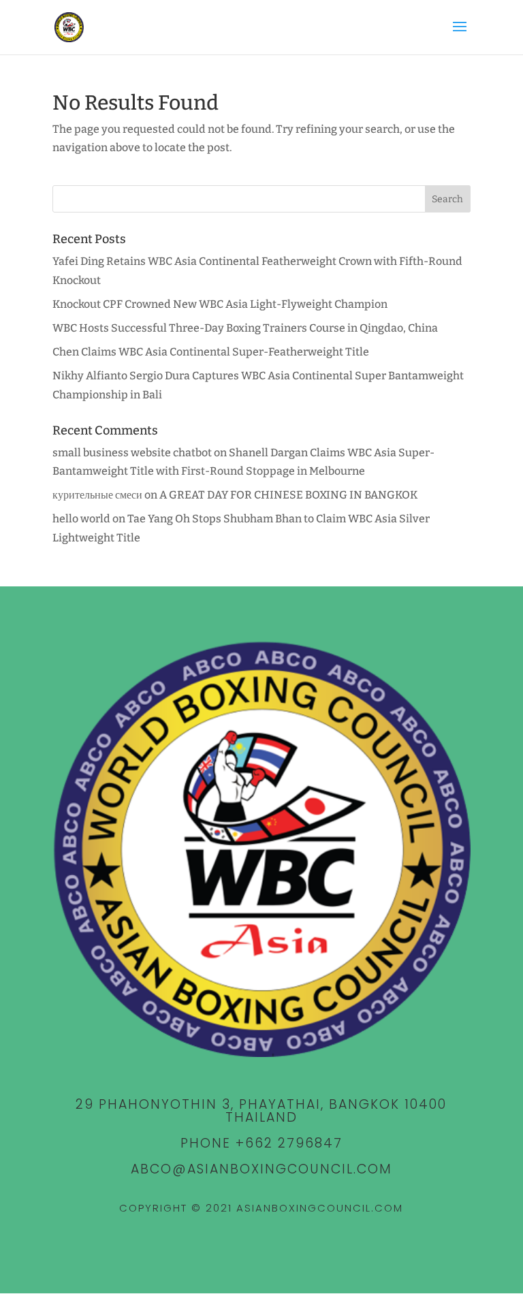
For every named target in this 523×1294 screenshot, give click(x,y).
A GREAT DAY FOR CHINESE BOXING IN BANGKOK (288, 494)
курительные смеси (97, 494)
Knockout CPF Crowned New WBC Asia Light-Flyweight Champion (219, 304)
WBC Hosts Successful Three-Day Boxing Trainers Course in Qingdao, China (245, 327)
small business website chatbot (132, 452)
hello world (81, 518)
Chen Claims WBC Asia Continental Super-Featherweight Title (210, 351)
